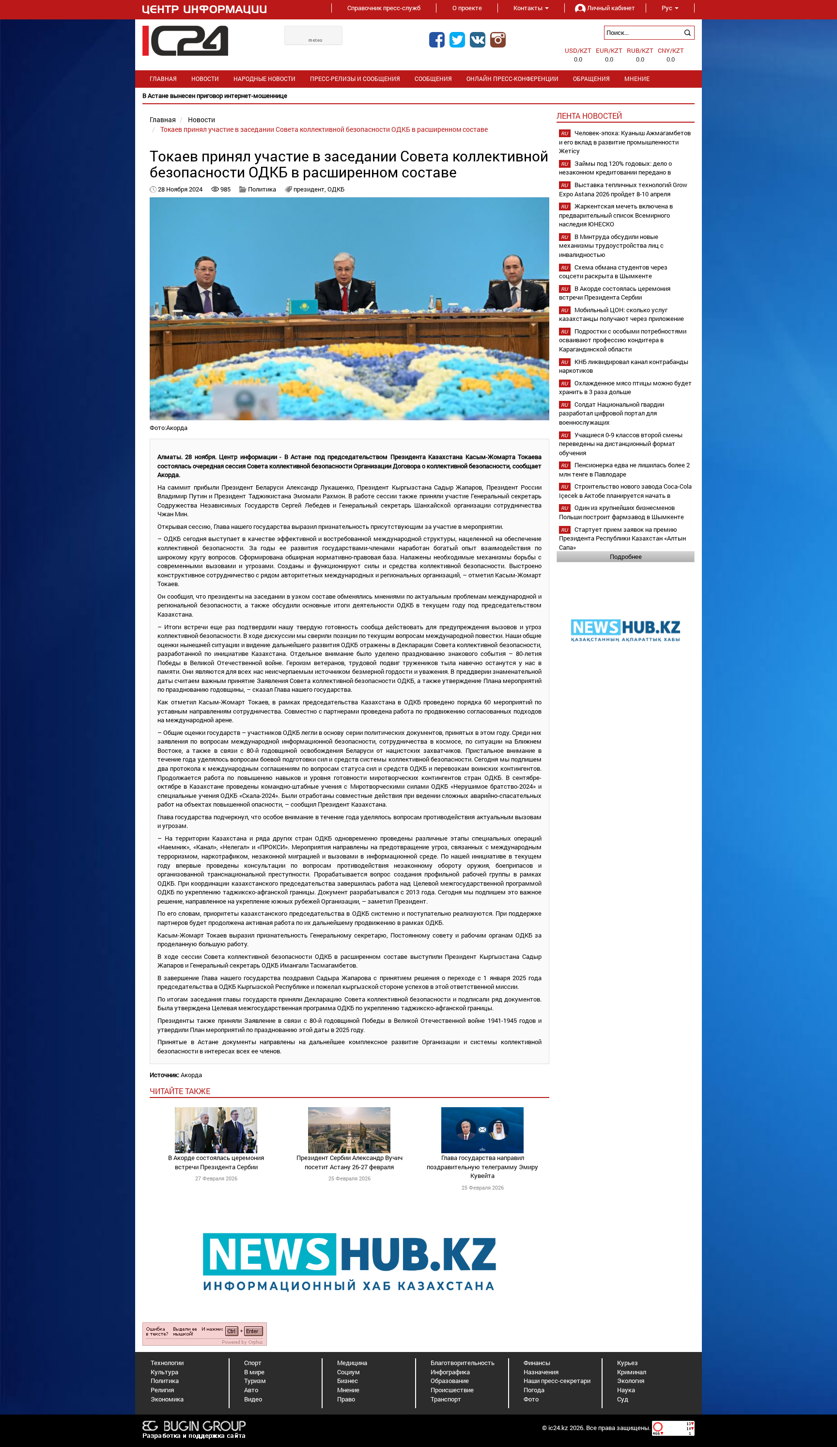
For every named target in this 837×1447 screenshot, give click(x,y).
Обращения (591, 78)
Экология (630, 1380)
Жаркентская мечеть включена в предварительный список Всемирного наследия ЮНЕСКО (616, 215)
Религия (162, 1389)
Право (346, 1399)
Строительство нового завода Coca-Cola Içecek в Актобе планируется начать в (625, 491)
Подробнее (626, 556)
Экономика (167, 1399)
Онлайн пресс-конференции (512, 78)
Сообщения (433, 78)
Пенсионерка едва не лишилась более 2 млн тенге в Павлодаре (624, 469)
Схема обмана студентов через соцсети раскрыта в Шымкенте (613, 272)
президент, (310, 189)
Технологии (167, 1362)
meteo (316, 40)
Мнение (637, 78)
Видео (253, 1399)
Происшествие (452, 1389)
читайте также (180, 1091)
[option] (418, 95)
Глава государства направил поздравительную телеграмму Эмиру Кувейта (482, 1166)
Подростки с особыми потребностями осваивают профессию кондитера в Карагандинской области (622, 340)
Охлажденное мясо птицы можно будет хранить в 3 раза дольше (625, 388)
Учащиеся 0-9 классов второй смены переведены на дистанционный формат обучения (620, 443)
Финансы (537, 1362)
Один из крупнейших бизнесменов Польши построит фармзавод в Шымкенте (621, 512)
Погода (534, 1389)
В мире (254, 1371)
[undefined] (204, 1333)
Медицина (352, 1362)
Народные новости (264, 78)
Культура (164, 1371)
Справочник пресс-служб (383, 7)
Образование (450, 1380)
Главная (163, 78)
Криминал (631, 1371)
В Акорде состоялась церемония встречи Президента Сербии (216, 1162)
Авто (251, 1389)
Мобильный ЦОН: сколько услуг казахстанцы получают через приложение (621, 314)
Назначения (541, 1371)
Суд (622, 1399)
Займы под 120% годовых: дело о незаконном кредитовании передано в (615, 168)
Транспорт (446, 1399)
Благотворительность (463, 1362)
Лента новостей (589, 116)
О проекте (467, 7)
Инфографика (450, 1371)
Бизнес (347, 1380)
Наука (626, 1389)
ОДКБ (335, 189)
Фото (531, 1399)
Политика (262, 189)
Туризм (255, 1380)
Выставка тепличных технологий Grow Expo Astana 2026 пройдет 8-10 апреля (623, 189)
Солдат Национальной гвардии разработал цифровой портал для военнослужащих (611, 413)
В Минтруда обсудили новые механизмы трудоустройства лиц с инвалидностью (611, 245)
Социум (348, 1371)
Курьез (627, 1362)
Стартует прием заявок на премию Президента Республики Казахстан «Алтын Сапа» (622, 538)
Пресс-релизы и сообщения (355, 78)
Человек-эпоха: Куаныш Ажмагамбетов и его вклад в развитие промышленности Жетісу (625, 141)
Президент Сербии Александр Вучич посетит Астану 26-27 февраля (349, 1162)
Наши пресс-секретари (557, 1380)
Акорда (191, 1074)
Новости (205, 78)
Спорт (253, 1362)
